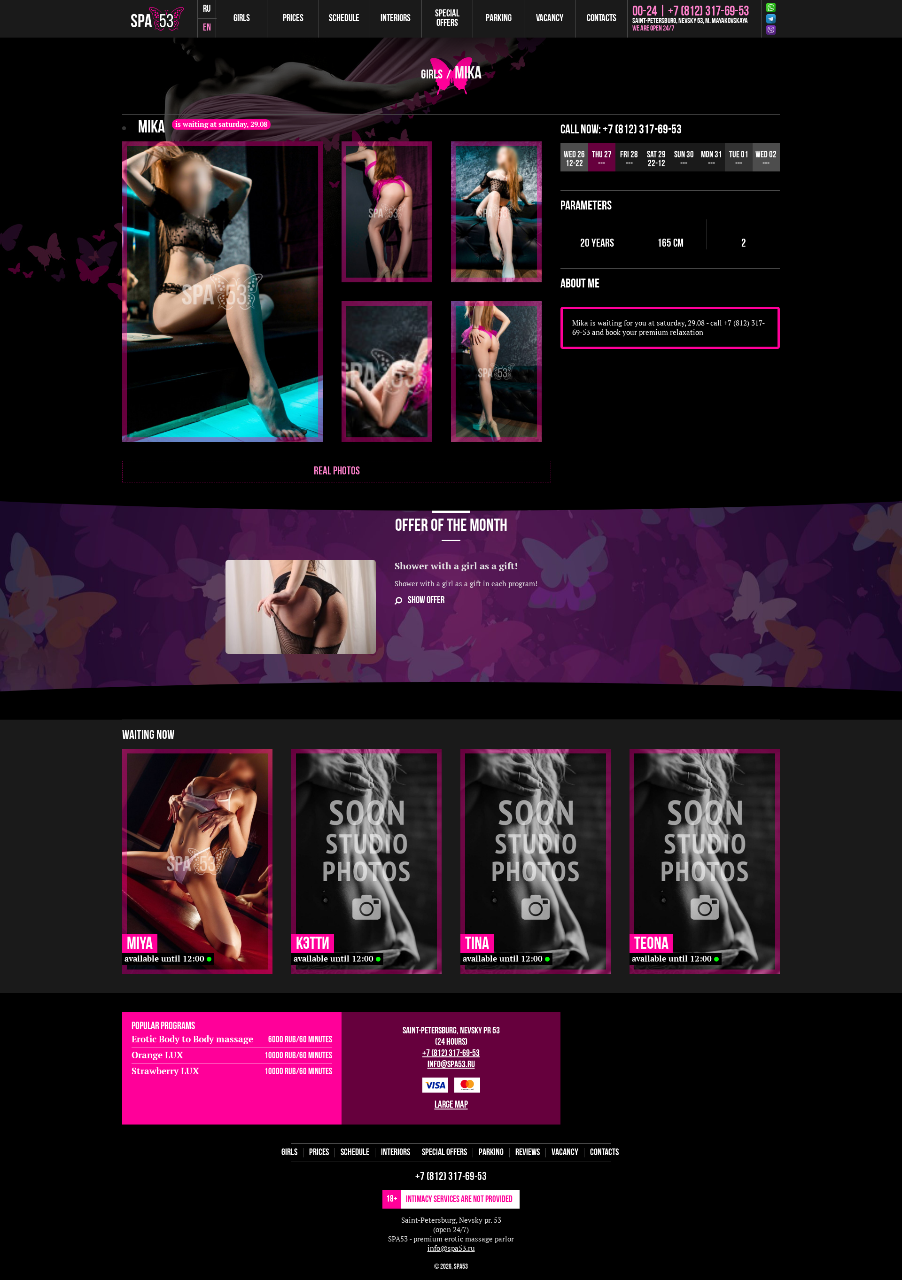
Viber (772, 30)
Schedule (344, 18)
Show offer (426, 600)
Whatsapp (772, 7)
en (207, 28)
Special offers (447, 18)
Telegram (772, 18)
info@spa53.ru (451, 1065)
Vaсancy (549, 18)
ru (206, 9)
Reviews (527, 1152)
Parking (499, 18)
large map (451, 1105)
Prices (293, 18)
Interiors (396, 18)
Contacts (601, 18)
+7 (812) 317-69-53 (451, 1053)
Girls (241, 18)
